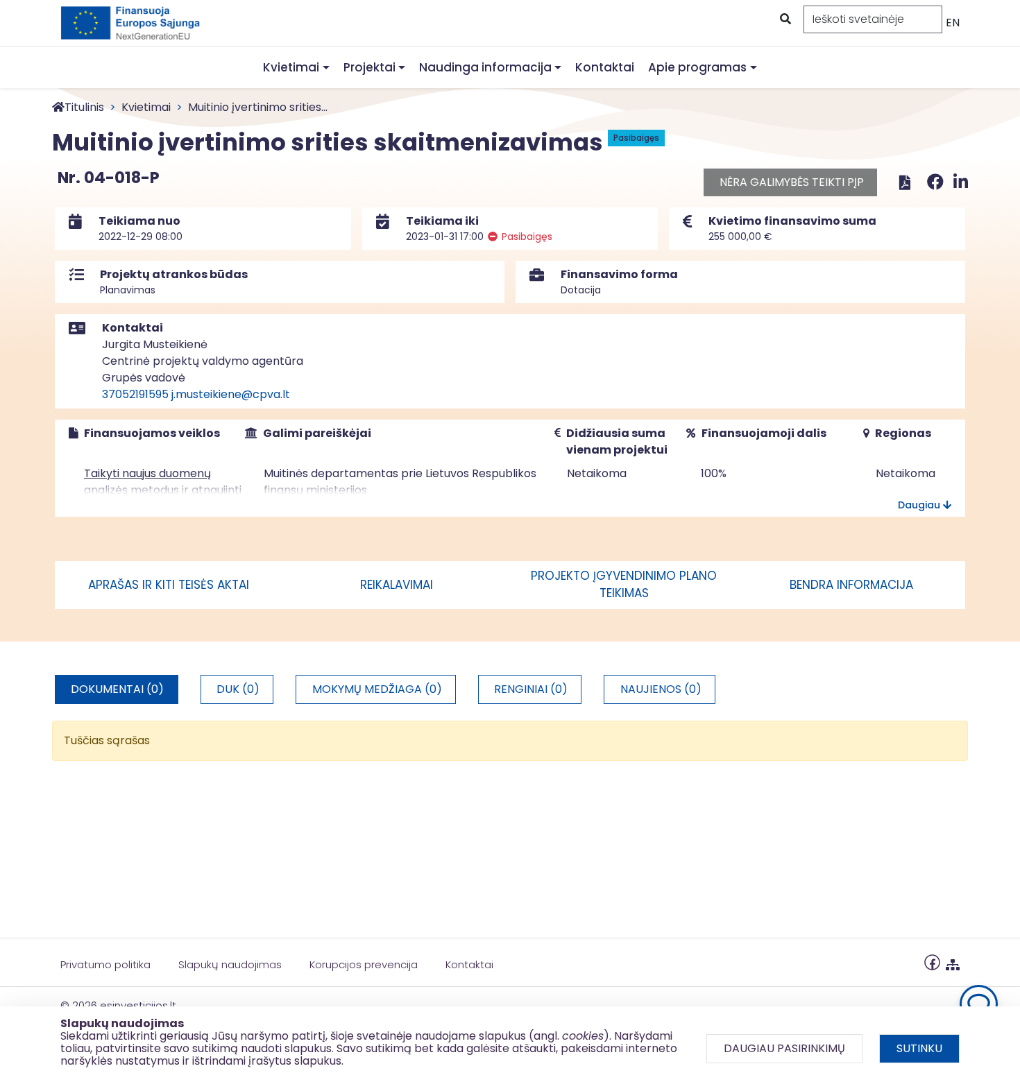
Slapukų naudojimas (230, 964)
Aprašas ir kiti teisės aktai (168, 584)
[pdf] (904, 182)
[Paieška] (784, 19)
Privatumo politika (105, 964)
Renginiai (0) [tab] (531, 689)
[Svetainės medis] (953, 962)
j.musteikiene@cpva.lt (230, 394)
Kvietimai (146, 107)
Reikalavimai (396, 584)
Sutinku (919, 1048)
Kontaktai (604, 67)
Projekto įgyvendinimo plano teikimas (624, 584)
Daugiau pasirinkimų (784, 1048)
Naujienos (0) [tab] (661, 689)
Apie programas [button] (697, 67)
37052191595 (135, 394)
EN (953, 23)
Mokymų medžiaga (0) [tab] (377, 689)
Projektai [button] (369, 67)
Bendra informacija (851, 584)
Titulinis (84, 107)
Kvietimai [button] (291, 67)
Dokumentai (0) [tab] (117, 689)
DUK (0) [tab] (238, 689)
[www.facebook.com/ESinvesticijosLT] (932, 962)
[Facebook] (937, 182)
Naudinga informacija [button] (485, 67)
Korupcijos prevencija (363, 964)
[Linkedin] (960, 182)
